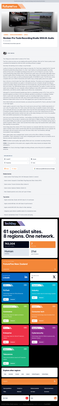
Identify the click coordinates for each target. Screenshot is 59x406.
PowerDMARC (47, 404)
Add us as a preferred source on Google (45, 168)
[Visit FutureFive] (40, 306)
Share (7, 168)
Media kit (13, 299)
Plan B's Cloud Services (28, 404)
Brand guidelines (7, 388)
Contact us (19, 388)
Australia (11, 374)
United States (45, 374)
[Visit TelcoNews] (11, 349)
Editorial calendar (35, 388)
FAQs (4, 391)
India (22, 374)
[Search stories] (55, 381)
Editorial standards (48, 388)
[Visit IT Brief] (11, 328)
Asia (5, 374)
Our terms (46, 391)
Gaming (6, 34)
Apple (25, 34)
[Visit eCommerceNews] (11, 306)
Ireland (27, 374)
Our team (33, 391)
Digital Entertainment (16, 34)
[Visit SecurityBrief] (40, 328)
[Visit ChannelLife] (40, 285)
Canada (17, 374)
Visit (5, 299)
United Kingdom (36, 374)
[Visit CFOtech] (11, 285)
